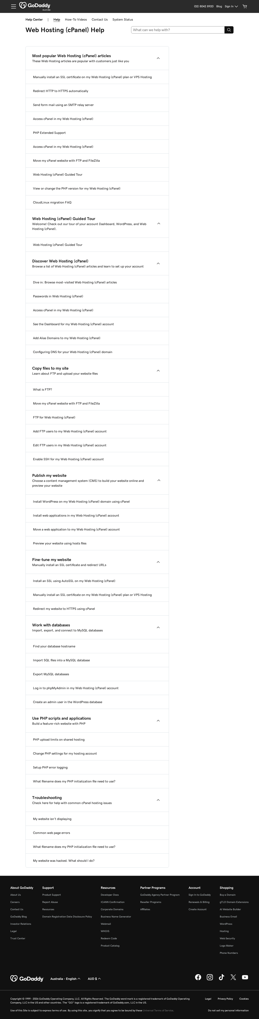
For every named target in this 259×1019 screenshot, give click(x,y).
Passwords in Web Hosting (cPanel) (58, 296)
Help (56, 19)
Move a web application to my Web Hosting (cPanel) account (76, 529)
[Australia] (34, 5)
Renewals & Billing (199, 902)
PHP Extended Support (49, 132)
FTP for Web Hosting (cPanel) (54, 417)
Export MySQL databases (51, 674)
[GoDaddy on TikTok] (221, 979)
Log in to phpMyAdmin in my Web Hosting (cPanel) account (76, 688)
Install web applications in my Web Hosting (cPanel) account (76, 515)
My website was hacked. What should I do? (63, 860)
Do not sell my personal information (228, 1010)
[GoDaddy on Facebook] (198, 979)
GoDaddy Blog (18, 916)
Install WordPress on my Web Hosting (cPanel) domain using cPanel (81, 501)
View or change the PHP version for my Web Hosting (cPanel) (76, 188)
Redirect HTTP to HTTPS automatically (60, 90)
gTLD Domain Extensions (234, 902)
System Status (123, 19)
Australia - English (63, 978)
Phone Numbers (229, 953)
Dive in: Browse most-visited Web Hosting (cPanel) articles (75, 282)
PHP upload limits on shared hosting (59, 739)
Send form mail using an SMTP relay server (63, 104)
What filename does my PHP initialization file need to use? (74, 781)
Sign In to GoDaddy (200, 894)
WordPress (226, 924)
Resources (48, 909)
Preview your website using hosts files (59, 543)
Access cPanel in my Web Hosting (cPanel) (63, 118)
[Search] (229, 30)
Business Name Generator (116, 916)
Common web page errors (51, 832)
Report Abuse (50, 902)
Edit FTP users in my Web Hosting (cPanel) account (69, 445)
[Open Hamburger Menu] (12, 6)
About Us (15, 894)
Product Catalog (110, 945)
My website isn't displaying (52, 818)
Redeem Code (109, 938)
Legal (13, 931)
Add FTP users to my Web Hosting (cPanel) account (70, 431)
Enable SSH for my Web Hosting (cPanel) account (68, 459)
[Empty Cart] (245, 6)
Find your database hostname (54, 646)
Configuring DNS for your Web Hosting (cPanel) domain (72, 351)
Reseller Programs (150, 902)
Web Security (227, 938)
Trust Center (17, 938)
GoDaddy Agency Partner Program (160, 894)
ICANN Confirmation (112, 902)
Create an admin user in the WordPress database (67, 701)
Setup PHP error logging (50, 767)
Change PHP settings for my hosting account (65, 753)
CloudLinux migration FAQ (52, 202)
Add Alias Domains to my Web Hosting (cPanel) (66, 338)
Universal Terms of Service (158, 1010)
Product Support (51, 894)
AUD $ (92, 978)
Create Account (198, 909)
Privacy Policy (225, 998)
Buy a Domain (228, 894)
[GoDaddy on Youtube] (245, 979)
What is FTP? (42, 389)
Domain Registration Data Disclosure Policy (67, 916)
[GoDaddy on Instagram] (209, 979)
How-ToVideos (76, 19)
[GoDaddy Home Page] (27, 978)
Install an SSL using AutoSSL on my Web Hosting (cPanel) (74, 580)
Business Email (228, 916)
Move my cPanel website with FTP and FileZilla (66, 160)
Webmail (106, 924)
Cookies (244, 998)
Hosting (224, 931)
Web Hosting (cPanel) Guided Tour (57, 174)
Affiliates (145, 909)
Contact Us (100, 19)
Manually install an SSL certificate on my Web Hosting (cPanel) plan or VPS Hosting (92, 77)
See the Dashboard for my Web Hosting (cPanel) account (73, 324)
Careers (15, 902)
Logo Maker (227, 945)
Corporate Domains (112, 909)
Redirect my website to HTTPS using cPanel (64, 608)
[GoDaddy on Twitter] (233, 979)
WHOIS (105, 931)
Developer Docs (110, 894)
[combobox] (178, 30)
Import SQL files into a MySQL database (61, 660)
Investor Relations (20, 924)
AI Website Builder (230, 909)
